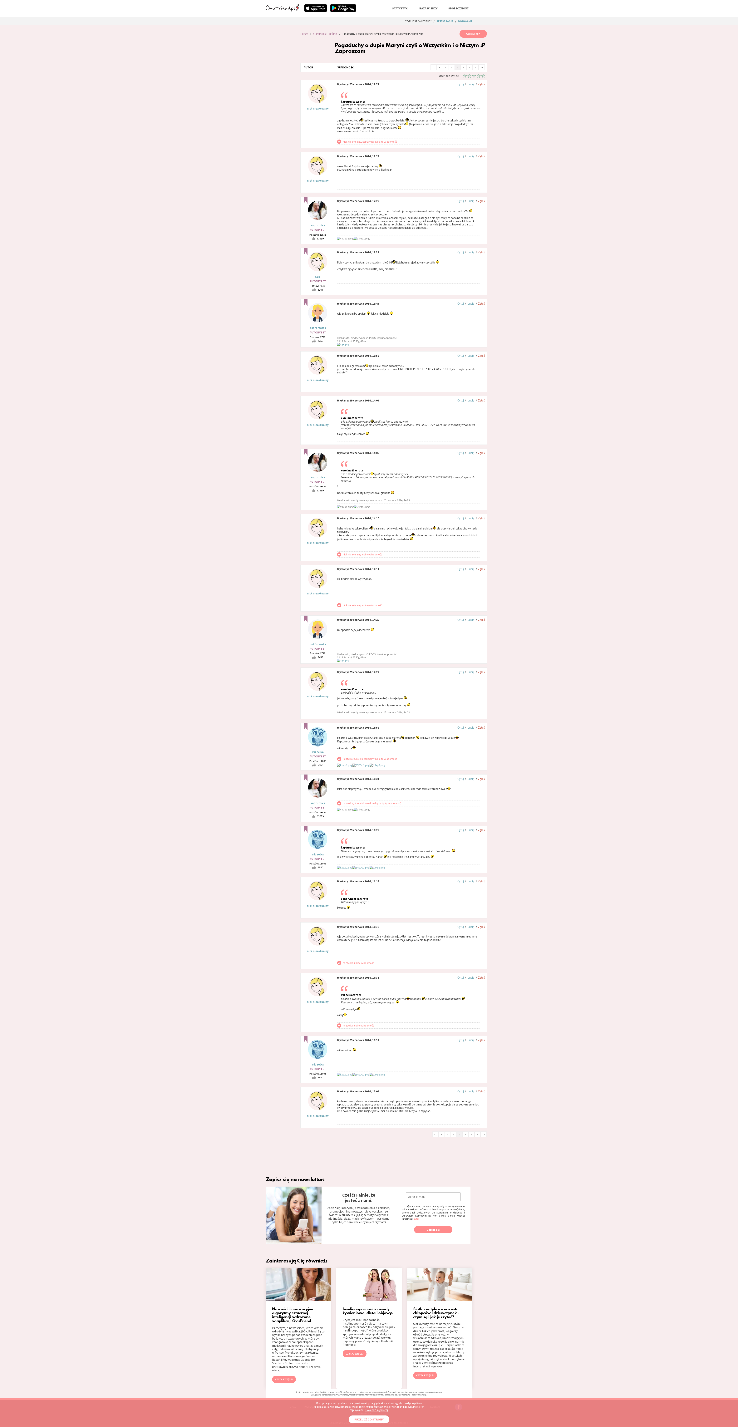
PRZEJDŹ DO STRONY (369, 1419)
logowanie (465, 21)
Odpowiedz (473, 34)
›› (481, 67)
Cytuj (460, 84)
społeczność (458, 8)
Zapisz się (433, 1230)
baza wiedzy (428, 8)
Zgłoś (481, 84)
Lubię (471, 84)
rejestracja (444, 21)
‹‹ (433, 67)
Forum (304, 34)
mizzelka (318, 752)
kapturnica (318, 225)
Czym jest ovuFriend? (418, 21)
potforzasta (318, 327)
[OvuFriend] (282, 10)
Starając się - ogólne (325, 34)
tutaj (416, 1218)
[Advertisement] (280, 81)
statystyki (400, 8)
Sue (317, 276)
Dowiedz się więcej (376, 1410)
